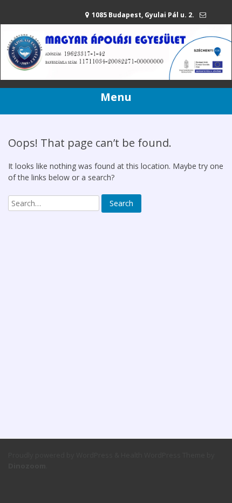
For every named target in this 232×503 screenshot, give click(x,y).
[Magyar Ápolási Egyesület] (116, 77)
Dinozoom (27, 466)
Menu (116, 97)
